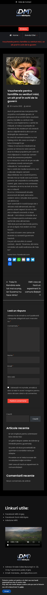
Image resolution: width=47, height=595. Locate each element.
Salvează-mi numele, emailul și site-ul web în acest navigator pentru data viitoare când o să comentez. (23, 390)
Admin (28, 106)
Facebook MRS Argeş (14, 514)
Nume (11, 355)
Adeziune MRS (11, 520)
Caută (9, 414)
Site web (11, 377)
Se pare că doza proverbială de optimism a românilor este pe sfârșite (22, 450)
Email (10, 366)
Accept (6, 591)
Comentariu (13, 326)
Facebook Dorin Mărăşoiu (16, 517)
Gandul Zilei (30, 35)
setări (22, 587)
